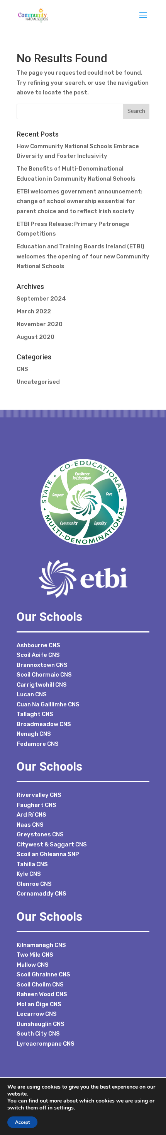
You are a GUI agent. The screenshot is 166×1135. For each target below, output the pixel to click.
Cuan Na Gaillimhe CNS (48, 704)
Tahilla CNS (32, 864)
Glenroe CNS (34, 883)
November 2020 (40, 324)
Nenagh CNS (34, 733)
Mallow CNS (33, 964)
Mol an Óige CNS (39, 1004)
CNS (22, 369)
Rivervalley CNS (39, 794)
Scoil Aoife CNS (38, 654)
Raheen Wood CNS (42, 994)
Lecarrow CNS (37, 1013)
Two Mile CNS (35, 954)
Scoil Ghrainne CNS (43, 974)
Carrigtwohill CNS (42, 684)
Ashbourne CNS (38, 645)
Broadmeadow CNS (44, 724)
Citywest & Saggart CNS (52, 844)
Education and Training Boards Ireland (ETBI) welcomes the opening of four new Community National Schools (83, 256)
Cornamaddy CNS (41, 893)
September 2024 (41, 298)
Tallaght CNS (35, 714)
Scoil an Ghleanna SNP (48, 854)
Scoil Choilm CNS (40, 984)
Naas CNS (30, 824)
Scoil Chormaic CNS (44, 674)
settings (64, 1107)
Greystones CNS (40, 834)
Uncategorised (38, 381)
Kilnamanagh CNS (41, 945)
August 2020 (35, 336)
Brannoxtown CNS (42, 665)
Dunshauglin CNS (40, 1023)
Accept (22, 1122)
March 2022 (34, 311)
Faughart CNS (36, 805)
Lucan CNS (32, 694)
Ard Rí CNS (31, 814)
